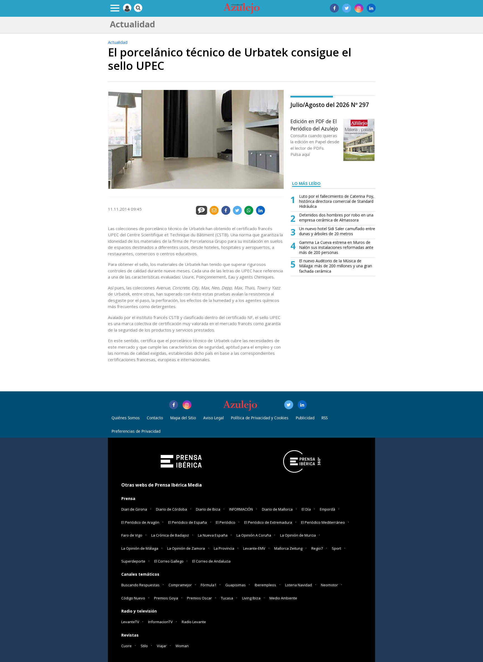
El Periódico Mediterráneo (323, 522)
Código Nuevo (133, 598)
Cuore (126, 645)
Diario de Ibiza (208, 509)
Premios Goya (166, 598)
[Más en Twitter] (288, 404)
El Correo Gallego (169, 561)
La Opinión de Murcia (298, 535)
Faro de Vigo (131, 535)
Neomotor (329, 584)
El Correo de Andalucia (211, 561)
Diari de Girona (134, 509)
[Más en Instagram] (187, 404)
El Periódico (225, 522)
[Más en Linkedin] (302, 404)
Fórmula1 (208, 584)
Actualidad (117, 42)
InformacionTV (160, 621)
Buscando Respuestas (140, 584)
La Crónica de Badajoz (170, 535)
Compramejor (180, 584)
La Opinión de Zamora (186, 548)
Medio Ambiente (283, 598)
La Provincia (224, 548)
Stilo (144, 645)
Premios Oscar (199, 598)
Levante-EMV (254, 548)
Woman (182, 645)
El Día (306, 509)
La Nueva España (213, 535)
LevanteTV (130, 621)
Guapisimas (235, 584)
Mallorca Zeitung (288, 548)
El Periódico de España (187, 522)
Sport (336, 548)
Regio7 (317, 548)
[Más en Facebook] (173, 404)
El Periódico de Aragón (140, 522)
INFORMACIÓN (241, 509)
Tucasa (227, 598)
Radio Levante (194, 621)
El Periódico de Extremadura (268, 522)
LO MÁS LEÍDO (306, 183)
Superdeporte (133, 561)
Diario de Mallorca (277, 509)
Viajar (162, 645)
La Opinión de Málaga (139, 548)
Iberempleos (265, 584)
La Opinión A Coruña (253, 535)
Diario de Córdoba (171, 509)
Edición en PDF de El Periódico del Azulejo (314, 125)
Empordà (327, 509)
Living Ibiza (251, 598)
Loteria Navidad (298, 584)
